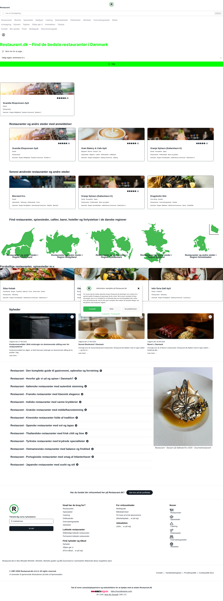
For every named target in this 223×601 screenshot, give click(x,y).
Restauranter (7, 109)
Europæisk (158, 151)
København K (190, 157)
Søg (113, 64)
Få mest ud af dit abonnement (128, 515)
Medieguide (121, 509)
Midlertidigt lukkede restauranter (76, 533)
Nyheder (66, 544)
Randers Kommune (28, 112)
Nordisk (160, 199)
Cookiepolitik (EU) (206, 573)
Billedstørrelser (122, 512)
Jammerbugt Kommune (38, 205)
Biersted (55, 205)
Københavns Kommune (178, 157)
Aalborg (115, 157)
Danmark (6, 112)
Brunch (90, 151)
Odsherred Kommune (174, 205)
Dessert (95, 151)
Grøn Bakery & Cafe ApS (94, 148)
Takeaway (23, 202)
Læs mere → (14, 355)
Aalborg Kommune (106, 157)
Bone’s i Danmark (155, 344)
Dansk (5, 106)
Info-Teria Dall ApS (161, 288)
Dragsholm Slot (158, 196)
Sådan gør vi (68, 547)
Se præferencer (131, 309)
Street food (36, 291)
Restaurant (5, 8)
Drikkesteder (105, 154)
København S (43, 297)
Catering (66, 515)
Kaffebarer (113, 154)
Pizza (30, 291)
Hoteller (174, 202)
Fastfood (19, 291)
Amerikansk (6, 291)
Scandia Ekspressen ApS (16, 103)
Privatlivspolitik (115, 314)
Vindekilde (190, 205)
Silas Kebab (9, 288)
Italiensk (25, 291)
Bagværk (84, 151)
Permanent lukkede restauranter (76, 536)
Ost (100, 151)
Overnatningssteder (165, 202)
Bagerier (92, 154)
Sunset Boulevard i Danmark (91, 344)
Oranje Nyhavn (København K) (166, 148)
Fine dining (153, 199)
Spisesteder (85, 154)
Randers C (38, 112)
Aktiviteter (67, 525)
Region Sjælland (162, 205)
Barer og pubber (173, 154)
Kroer (38, 202)
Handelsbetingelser (174, 573)
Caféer (98, 154)
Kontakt (159, 573)
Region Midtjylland (15, 112)
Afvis (111, 309)
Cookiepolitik (106, 314)
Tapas (165, 151)
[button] (138, 288)
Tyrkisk (43, 291)
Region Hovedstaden (163, 157)
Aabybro (49, 205)
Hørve (184, 205)
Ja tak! (31, 528)
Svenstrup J (187, 297)
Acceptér (92, 309)
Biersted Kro (18, 196)
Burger (13, 291)
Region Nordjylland (94, 157)
